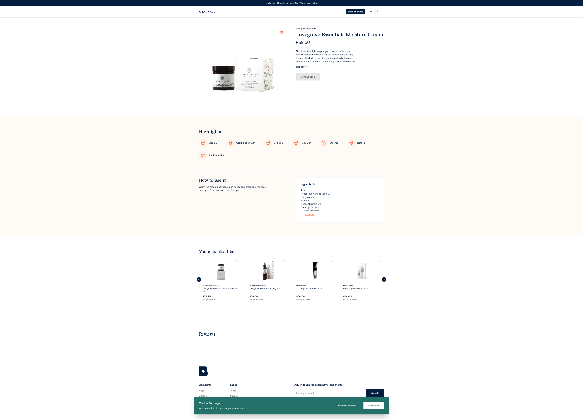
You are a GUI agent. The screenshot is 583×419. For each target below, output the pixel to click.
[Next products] (384, 279)
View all (310, 214)
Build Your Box (355, 11)
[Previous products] (199, 279)
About (202, 390)
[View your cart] (379, 11)
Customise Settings (346, 405)
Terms (233, 390)
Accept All (373, 405)
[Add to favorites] (281, 32)
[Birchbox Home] (207, 12)
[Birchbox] (203, 371)
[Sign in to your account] (371, 11)
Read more (302, 66)
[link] (221, 280)
